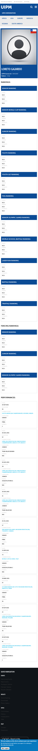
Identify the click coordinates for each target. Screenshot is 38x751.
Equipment (4, 730)
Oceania (5, 24)
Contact (3, 727)
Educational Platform (6, 1)
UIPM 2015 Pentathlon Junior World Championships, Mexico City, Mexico (14, 442)
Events (3, 675)
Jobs (2, 719)
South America (17, 24)
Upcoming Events (6, 679)
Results (3, 694)
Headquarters (5, 716)
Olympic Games (6, 687)
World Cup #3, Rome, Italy (10, 559)
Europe (20, 18)
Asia (12, 18)
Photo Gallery (5, 703)
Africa (4, 18)
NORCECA (30, 18)
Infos (2, 708)
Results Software (6, 690)
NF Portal (26, 1)
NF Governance (18, 1)
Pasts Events (5, 682)
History (3, 714)
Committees (5, 711)
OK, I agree (5, 748)
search (31, 7)
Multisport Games (6, 684)
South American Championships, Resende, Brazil (17, 413)
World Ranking (5, 698)
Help (2, 724)
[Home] (0, 4)
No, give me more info (7, 745)
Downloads (4, 700)
